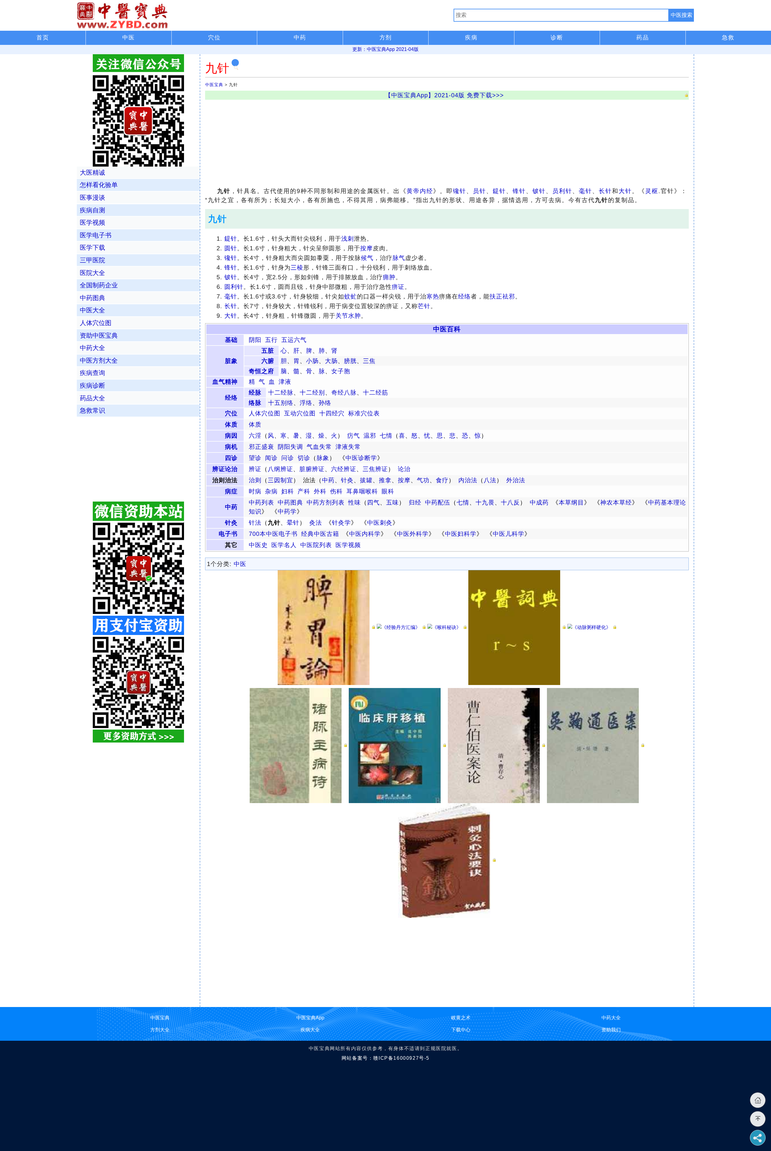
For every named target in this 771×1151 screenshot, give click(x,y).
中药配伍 (437, 502)
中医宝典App (310, 1017)
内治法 (467, 480)
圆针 (230, 248)
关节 (342, 315)
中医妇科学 (460, 533)
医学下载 (92, 247)
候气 (367, 258)
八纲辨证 (280, 469)
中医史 (258, 545)
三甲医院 (92, 260)
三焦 (369, 361)
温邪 (370, 435)
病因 (231, 435)
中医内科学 (365, 533)
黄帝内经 (420, 191)
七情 (386, 435)
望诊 (255, 458)
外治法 (515, 480)
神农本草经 (616, 502)
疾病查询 (92, 372)
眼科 (388, 491)
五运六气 (294, 339)
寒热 (432, 296)
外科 (320, 491)
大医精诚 (92, 172)
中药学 (287, 511)
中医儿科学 (508, 533)
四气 (373, 502)
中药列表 (261, 502)
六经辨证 (343, 469)
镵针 (459, 191)
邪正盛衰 (261, 446)
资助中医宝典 (99, 335)
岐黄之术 (460, 1017)
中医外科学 (413, 533)
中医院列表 (316, 545)
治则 (255, 480)
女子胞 (340, 371)
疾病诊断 (92, 385)
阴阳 (255, 339)
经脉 (255, 392)
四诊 (231, 458)
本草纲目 (571, 502)
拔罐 (366, 480)
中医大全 (92, 310)
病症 (231, 491)
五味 (392, 502)
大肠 (331, 361)
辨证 (255, 469)
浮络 (306, 402)
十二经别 (312, 392)
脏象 (231, 361)
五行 (271, 339)
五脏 (267, 350)
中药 (328, 480)
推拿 (385, 480)
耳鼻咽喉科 (362, 491)
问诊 (287, 458)
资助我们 (611, 1029)
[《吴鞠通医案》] (595, 745)
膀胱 (350, 361)
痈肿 (389, 277)
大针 (625, 191)
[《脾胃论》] (326, 627)
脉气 (398, 258)
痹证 (398, 286)
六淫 (255, 435)
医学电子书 (95, 235)
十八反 (510, 502)
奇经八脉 (344, 392)
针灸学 (341, 522)
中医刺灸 (379, 522)
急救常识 (92, 410)
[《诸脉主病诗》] (298, 745)
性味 (354, 502)
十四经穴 (332, 413)
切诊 (304, 458)
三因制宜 (280, 480)
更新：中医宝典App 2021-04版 (385, 49)
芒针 (424, 306)
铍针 (539, 191)
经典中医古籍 (320, 533)
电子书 (228, 533)
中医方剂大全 (99, 360)
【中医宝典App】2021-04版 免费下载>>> (444, 95)
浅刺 (347, 238)
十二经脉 (280, 392)
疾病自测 (92, 210)
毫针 (585, 191)
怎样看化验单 (99, 184)
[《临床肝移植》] (397, 745)
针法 (255, 522)
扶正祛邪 (502, 296)
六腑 (267, 361)
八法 (490, 480)
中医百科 (447, 329)
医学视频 (348, 545)
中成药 (539, 502)
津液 (285, 381)
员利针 (562, 191)
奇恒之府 (261, 371)
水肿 (354, 315)
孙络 (325, 402)
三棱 (297, 267)
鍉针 (499, 191)
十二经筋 (375, 392)
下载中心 (460, 1029)
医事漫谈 (92, 197)
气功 (423, 480)
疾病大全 (310, 1029)
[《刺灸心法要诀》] (446, 859)
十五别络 (280, 402)
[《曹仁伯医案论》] (496, 745)
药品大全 (92, 398)
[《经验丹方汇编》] (401, 627)
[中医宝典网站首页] (265, 15)
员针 (479, 191)
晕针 (293, 522)
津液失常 (348, 446)
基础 (231, 339)
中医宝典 (214, 84)
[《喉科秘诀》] (446, 627)
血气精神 (225, 381)
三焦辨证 (375, 469)
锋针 (519, 191)
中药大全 (92, 347)
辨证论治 (225, 469)
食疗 (442, 480)
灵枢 (651, 191)
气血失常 (319, 446)
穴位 (231, 413)
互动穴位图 (300, 413)
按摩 (366, 248)
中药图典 (290, 502)
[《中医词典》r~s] (517, 627)
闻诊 (271, 458)
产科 (304, 491)
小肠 (312, 361)
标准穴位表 (364, 413)
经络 (464, 296)
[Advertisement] (386, 142)
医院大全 (92, 272)
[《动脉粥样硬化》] (592, 627)
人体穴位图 (264, 413)
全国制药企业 (99, 285)
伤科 (336, 491)
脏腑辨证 (312, 469)
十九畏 (485, 502)
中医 (240, 564)
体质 (231, 424)
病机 (231, 446)
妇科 (287, 491)
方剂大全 (160, 1029)
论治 (404, 469)
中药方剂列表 (326, 502)
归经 (415, 502)
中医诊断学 (361, 458)
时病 (255, 491)
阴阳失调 (290, 446)
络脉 (255, 402)
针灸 (347, 480)
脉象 (323, 458)
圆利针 (233, 286)
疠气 (353, 435)
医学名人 (284, 545)
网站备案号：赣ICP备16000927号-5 (385, 1058)
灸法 (315, 522)
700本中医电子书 (273, 533)
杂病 (271, 491)
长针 (605, 191)
